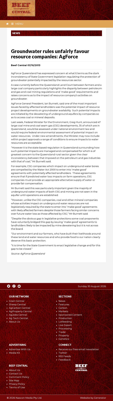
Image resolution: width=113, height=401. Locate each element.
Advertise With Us (19, 349)
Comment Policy (19, 377)
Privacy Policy (17, 384)
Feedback (65, 359)
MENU (19, 23)
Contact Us (15, 373)
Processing (65, 328)
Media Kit (14, 352)
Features (64, 304)
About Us (14, 321)
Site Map (14, 380)
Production (65, 318)
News (62, 301)
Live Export (65, 325)
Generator (100, 397)
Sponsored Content (70, 314)
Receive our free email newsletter (79, 349)
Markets (63, 311)
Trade (62, 332)
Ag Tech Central (18, 318)
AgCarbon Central (19, 308)
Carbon (63, 308)
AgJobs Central (18, 314)
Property (64, 335)
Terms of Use (17, 387)
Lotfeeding (65, 321)
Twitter (63, 352)
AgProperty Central (20, 311)
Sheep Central (17, 304)
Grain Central (16, 301)
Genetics (64, 339)
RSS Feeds (65, 356)
